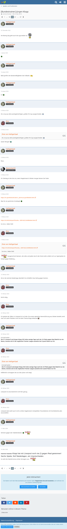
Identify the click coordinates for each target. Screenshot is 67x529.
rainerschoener (7, 14)
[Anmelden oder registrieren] (60, 2)
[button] (64, 2)
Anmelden (43, 487)
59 (9, 17)
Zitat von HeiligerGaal (10, 134)
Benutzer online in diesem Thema (13, 509)
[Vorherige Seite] (2, 17)
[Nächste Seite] (23, 17)
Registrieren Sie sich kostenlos (44, 481)
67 (20, 17)
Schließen (16, 527)
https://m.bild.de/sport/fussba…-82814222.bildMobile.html (18, 220)
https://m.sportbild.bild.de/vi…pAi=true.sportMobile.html (17, 197)
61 (15, 17)
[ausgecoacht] (3, 2)
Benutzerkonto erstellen (28, 487)
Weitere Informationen (7, 527)
